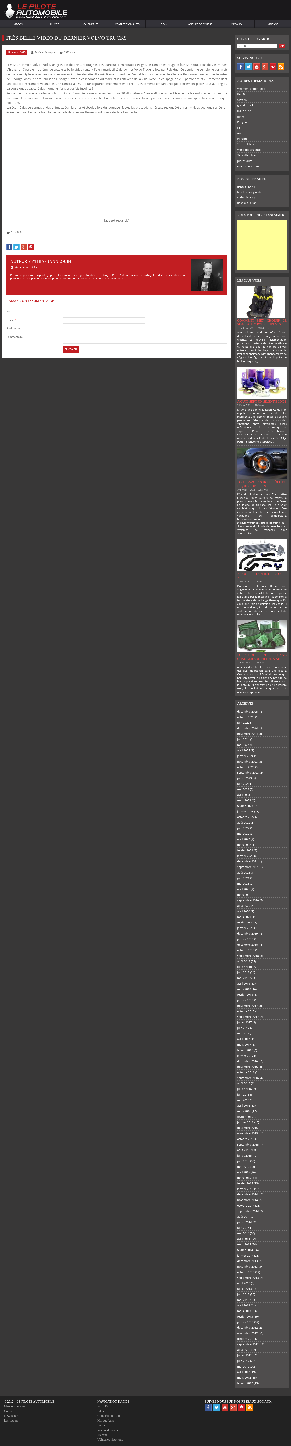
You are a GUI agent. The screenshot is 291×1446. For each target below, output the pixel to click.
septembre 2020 (248, 900)
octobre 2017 (245, 1011)
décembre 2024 (247, 728)
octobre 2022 (245, 817)
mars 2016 (244, 1111)
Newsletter (10, 1415)
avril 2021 (243, 889)
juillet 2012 (244, 1355)
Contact (9, 1411)
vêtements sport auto (251, 89)
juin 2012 (243, 1361)
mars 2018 (244, 989)
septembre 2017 (248, 1017)
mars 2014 (244, 1244)
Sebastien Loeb (247, 155)
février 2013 (245, 1316)
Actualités (16, 232)
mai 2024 (243, 745)
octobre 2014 (245, 1205)
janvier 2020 (245, 928)
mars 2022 (244, 845)
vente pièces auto (249, 150)
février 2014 (245, 1250)
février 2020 (245, 922)
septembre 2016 (248, 1078)
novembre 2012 (247, 1333)
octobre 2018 (245, 950)
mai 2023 (243, 789)
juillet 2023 (244, 778)
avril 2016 (243, 1105)
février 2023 (245, 806)
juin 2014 (243, 1228)
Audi (240, 133)
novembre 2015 (247, 1133)
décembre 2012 (247, 1327)
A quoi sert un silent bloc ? (261, 401)
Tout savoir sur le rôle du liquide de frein (262, 484)
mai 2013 (243, 1300)
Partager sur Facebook (9, 247)
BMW (240, 116)
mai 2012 (243, 1366)
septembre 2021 (248, 867)
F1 (238, 127)
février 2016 (245, 1117)
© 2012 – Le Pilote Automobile (29, 1401)
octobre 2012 (245, 1339)
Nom (10, 311)
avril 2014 (243, 1239)
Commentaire (14, 337)
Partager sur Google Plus (24, 247)
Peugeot (242, 122)
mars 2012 (244, 1377)
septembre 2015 (248, 1144)
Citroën (242, 100)
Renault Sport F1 (247, 187)
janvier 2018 (245, 1000)
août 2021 (243, 872)
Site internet (13, 328)
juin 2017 (243, 1028)
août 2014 (243, 1216)
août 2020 (243, 906)
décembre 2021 (247, 861)
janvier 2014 (245, 1255)
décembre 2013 (247, 1261)
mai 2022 (243, 833)
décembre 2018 (247, 944)
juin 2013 (243, 1294)
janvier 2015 (245, 1189)
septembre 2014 (248, 1211)
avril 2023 (243, 795)
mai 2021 (243, 883)
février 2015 (245, 1183)
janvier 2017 (245, 1055)
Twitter (248, 66)
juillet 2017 (244, 1022)
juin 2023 (243, 784)
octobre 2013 (245, 1272)
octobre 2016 (245, 1072)
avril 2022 (243, 839)
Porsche (242, 139)
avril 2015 (243, 1172)
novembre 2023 (247, 761)
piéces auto (244, 161)
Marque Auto (105, 1420)
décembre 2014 (247, 1194)
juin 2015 (243, 1161)
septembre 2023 (248, 772)
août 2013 (243, 1283)
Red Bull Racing (246, 197)
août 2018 (243, 961)
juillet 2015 (244, 1155)
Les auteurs (11, 1420)
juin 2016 (243, 1094)
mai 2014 (243, 1233)
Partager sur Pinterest (31, 247)
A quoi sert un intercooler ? (262, 576)
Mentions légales (14, 1406)
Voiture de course (200, 24)
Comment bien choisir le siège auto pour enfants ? (262, 322)
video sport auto (248, 166)
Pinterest (273, 66)
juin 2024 (243, 739)
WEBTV (103, 1406)
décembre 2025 (247, 711)
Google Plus (265, 66)
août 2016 (243, 1083)
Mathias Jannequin (45, 52)
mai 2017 (243, 1033)
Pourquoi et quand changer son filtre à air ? (262, 657)
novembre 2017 (247, 1006)
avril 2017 (243, 1039)
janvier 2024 (245, 756)
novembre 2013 (247, 1266)
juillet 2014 (244, 1222)
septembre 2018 (248, 956)
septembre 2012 (248, 1344)
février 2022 (245, 850)
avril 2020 (243, 911)
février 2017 (245, 1050)
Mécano (236, 24)
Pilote (54, 24)
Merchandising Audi (249, 192)
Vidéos (18, 24)
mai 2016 (243, 1100)
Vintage (273, 24)
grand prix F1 (246, 105)
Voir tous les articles (26, 267)
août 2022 (243, 822)
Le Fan (163, 24)
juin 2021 (243, 878)
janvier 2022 (245, 856)
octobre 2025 (245, 717)
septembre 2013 (248, 1277)
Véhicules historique (110, 1439)
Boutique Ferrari (246, 203)
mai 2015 (243, 1166)
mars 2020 (244, 917)
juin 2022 (243, 828)
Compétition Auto (127, 24)
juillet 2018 (244, 967)
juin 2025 (243, 722)
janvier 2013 (245, 1322)
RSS (281, 66)
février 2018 (245, 994)
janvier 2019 (245, 939)
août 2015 (243, 1150)
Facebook (240, 66)
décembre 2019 (247, 933)
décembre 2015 (247, 1128)
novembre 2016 (247, 1067)
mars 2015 (244, 1178)
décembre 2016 (247, 1061)
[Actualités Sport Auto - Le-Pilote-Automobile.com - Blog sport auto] (35, 12)
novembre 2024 (247, 734)
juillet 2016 (244, 1089)
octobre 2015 (245, 1139)
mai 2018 (243, 978)
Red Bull (242, 94)
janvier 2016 (245, 1122)
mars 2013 (244, 1311)
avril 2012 (243, 1372)
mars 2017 (244, 1044)
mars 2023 (244, 800)
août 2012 (243, 1350)
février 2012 (245, 1383)
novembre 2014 (247, 1200)
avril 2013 (243, 1305)
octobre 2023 (245, 767)
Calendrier (90, 24)
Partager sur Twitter (16, 247)
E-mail (11, 320)
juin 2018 (243, 972)
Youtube (256, 66)
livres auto (244, 111)
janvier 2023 (245, 811)
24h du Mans (246, 144)
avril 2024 (243, 750)
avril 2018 (243, 983)
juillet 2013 (244, 1289)
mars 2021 (244, 895)
